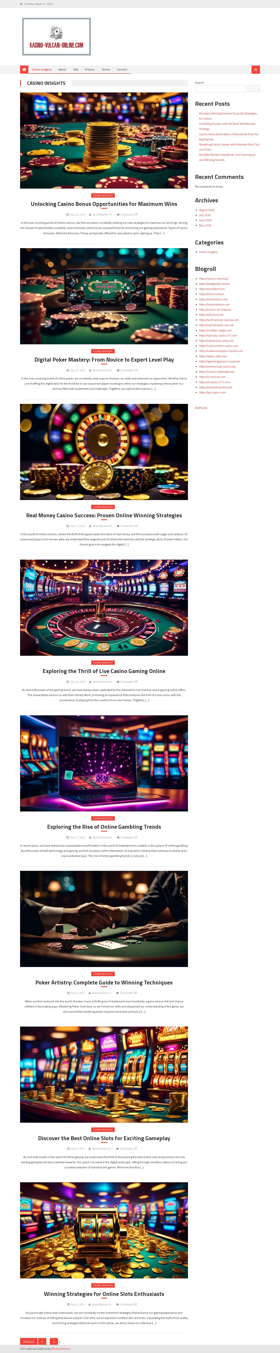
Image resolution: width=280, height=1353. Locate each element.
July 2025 (205, 215)
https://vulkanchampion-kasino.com (221, 351)
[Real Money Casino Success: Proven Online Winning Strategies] (104, 452)
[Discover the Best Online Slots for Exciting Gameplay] (104, 1075)
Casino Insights (41, 69)
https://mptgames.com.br (214, 283)
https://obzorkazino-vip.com (216, 325)
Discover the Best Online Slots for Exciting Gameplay (104, 1138)
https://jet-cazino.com (212, 392)
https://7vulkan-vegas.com (215, 330)
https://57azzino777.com (214, 382)
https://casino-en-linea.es (215, 309)
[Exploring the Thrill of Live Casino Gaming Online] (104, 608)
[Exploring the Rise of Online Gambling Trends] (104, 763)
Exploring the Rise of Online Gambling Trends (104, 826)
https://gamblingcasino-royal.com (219, 361)
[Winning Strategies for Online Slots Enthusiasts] (104, 1230)
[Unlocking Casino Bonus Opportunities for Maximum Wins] (104, 140)
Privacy (89, 69)
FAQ (75, 69)
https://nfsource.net (211, 314)
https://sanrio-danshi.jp (213, 278)
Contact (122, 69)
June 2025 (205, 220)
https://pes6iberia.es (212, 289)
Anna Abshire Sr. (102, 214)
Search (199, 82)
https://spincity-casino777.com (218, 335)
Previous (28, 1341)
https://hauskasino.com (213, 299)
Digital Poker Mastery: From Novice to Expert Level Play (104, 359)
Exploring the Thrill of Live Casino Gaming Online (104, 671)
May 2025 (205, 225)
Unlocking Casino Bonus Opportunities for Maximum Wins (104, 203)
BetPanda (201, 408)
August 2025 (207, 210)
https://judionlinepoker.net (215, 387)
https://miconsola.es (211, 294)
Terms (105, 69)
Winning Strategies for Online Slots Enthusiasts (104, 1294)
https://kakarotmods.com (214, 304)
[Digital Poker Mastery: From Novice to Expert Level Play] (104, 296)
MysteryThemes (60, 1349)
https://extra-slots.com (213, 356)
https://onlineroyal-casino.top (217, 366)
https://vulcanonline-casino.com (218, 345)
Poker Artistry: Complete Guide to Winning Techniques (104, 982)
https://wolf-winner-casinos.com (219, 320)
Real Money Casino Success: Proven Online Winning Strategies (104, 515)
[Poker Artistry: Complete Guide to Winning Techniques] (104, 919)
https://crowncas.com (212, 377)
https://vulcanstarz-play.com (216, 340)
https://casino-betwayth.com (216, 371)
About (62, 69)
